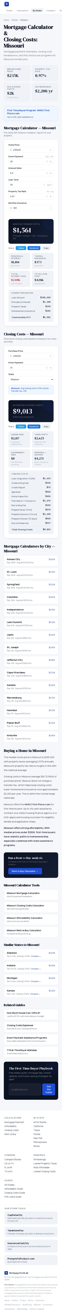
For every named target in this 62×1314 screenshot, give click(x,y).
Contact (14, 1300)
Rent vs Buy (10, 1134)
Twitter (21, 248)
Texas (37, 1130)
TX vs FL (8, 1171)
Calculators (22, 10)
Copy (46, 248)
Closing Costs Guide (14, 1192)
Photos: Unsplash (37, 1309)
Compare (50, 10)
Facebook (33, 248)
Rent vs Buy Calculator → (25, 871)
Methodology (22, 1309)
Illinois (37, 1146)
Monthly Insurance (17, 203)
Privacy (23, 1300)
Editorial (37, 1304)
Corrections (47, 1304)
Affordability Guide (13, 1188)
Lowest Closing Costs (44, 1171)
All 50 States (40, 1122)
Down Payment (15, 156)
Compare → (36, 956)
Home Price (14, 145)
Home (9, 10)
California (38, 1126)
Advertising (27, 1304)
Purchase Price (15, 351)
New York (38, 1138)
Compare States (12, 1159)
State (11, 374)
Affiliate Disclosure (12, 1304)
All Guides (9, 1184)
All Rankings (40, 1159)
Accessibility (9, 1309)
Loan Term (13, 179)
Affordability (10, 1126)
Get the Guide (48, 1089)
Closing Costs (11, 1130)
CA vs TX (9, 1163)
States (15, 20)
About (7, 1300)
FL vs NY (8, 1167)
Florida (37, 1134)
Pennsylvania (40, 1142)
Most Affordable (41, 1167)
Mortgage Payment (14, 1122)
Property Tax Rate (17, 191)
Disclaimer (39, 1300)
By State (37, 10)
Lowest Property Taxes (45, 1163)
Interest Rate (15, 168)
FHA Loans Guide (12, 1196)
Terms (30, 1300)
